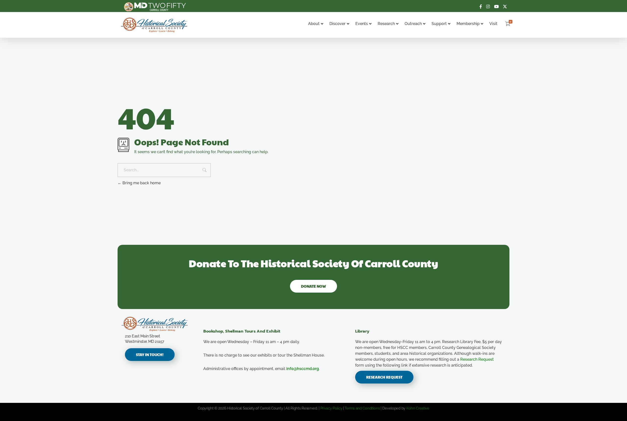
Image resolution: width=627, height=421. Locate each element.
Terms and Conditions (362, 408)
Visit (493, 23)
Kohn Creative (417, 408)
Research (386, 23)
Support (439, 23)
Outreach (413, 23)
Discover (337, 23)
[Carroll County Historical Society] (154, 25)
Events (361, 23)
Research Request (477, 359)
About (314, 23)
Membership (468, 23)
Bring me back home (141, 183)
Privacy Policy (331, 408)
